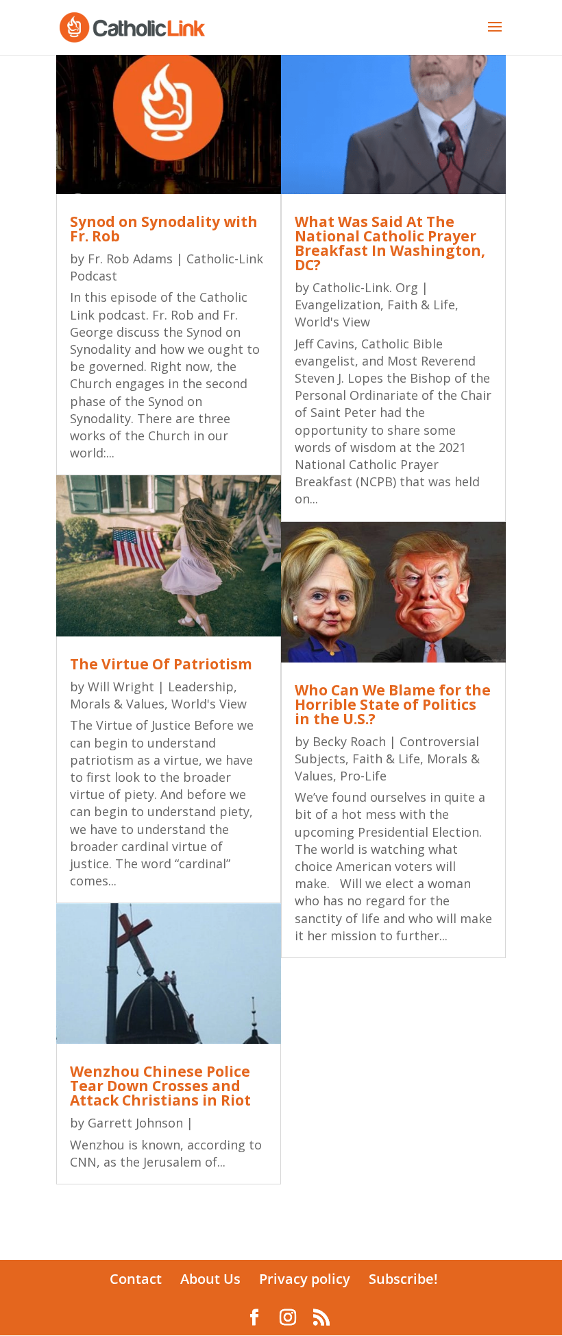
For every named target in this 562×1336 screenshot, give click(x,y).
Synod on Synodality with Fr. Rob (164, 229)
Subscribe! (403, 1278)
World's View (209, 703)
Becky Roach (349, 741)
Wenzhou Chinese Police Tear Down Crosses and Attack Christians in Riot (160, 1086)
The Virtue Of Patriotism (161, 663)
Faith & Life (421, 304)
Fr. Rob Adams (130, 258)
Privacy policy (304, 1278)
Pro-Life (363, 775)
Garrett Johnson (135, 1122)
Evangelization (337, 304)
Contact (136, 1278)
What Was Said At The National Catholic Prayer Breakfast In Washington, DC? (390, 243)
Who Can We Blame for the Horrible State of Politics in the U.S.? (393, 704)
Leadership (201, 686)
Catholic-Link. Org (365, 287)
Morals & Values (117, 703)
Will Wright (121, 686)
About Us (210, 1278)
